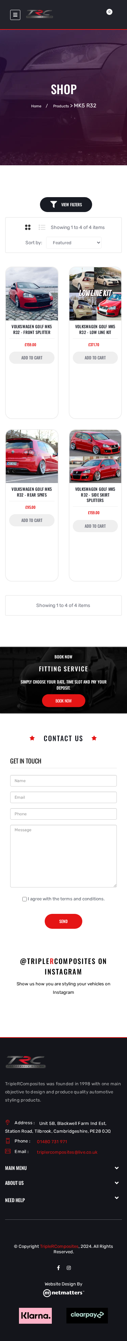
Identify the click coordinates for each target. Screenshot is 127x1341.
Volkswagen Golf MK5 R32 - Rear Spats (32, 491)
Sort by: (33, 243)
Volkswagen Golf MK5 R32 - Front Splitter (32, 329)
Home (36, 106)
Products (61, 106)
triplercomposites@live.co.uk (67, 1152)
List (42, 227)
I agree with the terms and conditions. (66, 898)
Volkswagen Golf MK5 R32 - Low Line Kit (95, 329)
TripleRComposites (59, 1246)
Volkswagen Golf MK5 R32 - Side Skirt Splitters (95, 494)
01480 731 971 (52, 1141)
